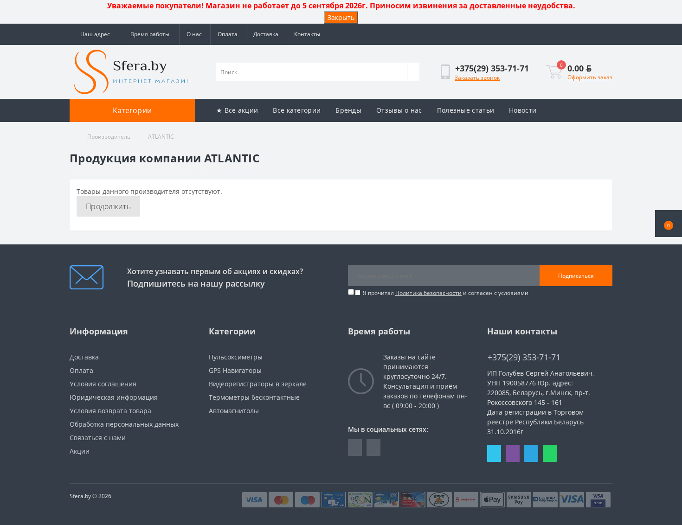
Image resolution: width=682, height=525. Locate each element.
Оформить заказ (589, 77)
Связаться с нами (98, 437)
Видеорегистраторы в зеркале (258, 383)
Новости (522, 110)
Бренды (348, 110)
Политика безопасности (428, 293)
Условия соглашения (103, 383)
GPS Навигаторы (235, 370)
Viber (513, 453)
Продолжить (108, 206)
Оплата (228, 34)
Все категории (297, 110)
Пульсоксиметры (236, 356)
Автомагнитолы (234, 410)
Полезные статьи (466, 110)
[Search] (413, 72)
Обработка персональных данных (124, 424)
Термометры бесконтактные (254, 397)
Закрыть (341, 17)
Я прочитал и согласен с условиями (445, 293)
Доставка (265, 34)
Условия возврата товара (110, 410)
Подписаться (576, 276)
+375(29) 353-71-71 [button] (524, 357)
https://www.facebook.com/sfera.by (355, 447)
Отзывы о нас (399, 110)
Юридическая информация (114, 397)
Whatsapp (550, 453)
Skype (494, 453)
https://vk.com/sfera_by (373, 447)
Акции (80, 451)
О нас (194, 34)
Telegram (531, 453)
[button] (668, 223)
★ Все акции (237, 110)
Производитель (108, 137)
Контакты (307, 34)
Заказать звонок (477, 78)
